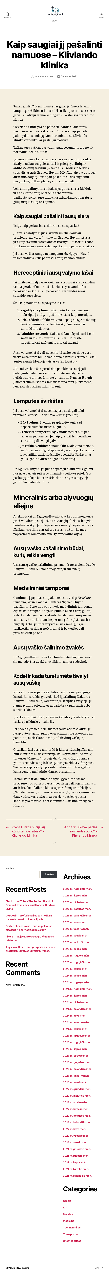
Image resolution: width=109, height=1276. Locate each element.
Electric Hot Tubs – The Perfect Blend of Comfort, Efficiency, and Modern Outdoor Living (30, 905)
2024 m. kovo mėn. (74, 1015)
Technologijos (71, 1227)
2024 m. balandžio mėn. (77, 1008)
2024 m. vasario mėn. (76, 1022)
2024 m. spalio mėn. (75, 975)
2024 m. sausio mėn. (75, 1028)
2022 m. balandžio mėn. (77, 1122)
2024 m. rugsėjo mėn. (76, 982)
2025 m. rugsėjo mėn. (76, 955)
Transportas (70, 1234)
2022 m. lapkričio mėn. (77, 1095)
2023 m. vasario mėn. (76, 1075)
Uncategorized (72, 1240)
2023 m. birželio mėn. (76, 1055)
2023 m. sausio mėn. (75, 1082)
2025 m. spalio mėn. (75, 948)
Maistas (68, 1214)
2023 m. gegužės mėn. (77, 1062)
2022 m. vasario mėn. (76, 1135)
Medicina (68, 1220)
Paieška (10, 868)
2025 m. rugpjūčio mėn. (77, 962)
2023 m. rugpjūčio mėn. (77, 1042)
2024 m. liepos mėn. (75, 995)
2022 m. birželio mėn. (76, 1109)
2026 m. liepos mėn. (75, 895)
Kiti (65, 1207)
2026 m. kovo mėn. (74, 922)
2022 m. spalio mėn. (75, 1102)
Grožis (67, 1200)
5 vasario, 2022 (69, 76)
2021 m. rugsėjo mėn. (76, 1155)
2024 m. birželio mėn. (76, 1002)
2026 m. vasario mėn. (76, 928)
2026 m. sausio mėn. (75, 935)
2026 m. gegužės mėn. (77, 908)
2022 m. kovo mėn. (74, 1129)
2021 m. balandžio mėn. (77, 1175)
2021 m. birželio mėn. (76, 1169)
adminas (48, 76)
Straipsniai (22, 1267)
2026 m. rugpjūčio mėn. (77, 888)
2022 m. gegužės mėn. (77, 1115)
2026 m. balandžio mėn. (77, 915)
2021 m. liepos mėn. (75, 1162)
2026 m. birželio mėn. (76, 902)
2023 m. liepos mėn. (75, 1048)
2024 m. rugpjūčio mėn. (77, 988)
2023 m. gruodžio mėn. (77, 1035)
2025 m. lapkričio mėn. (77, 942)
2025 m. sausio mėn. (75, 968)
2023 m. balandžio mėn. (77, 1068)
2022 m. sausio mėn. (75, 1142)
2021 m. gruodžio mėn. (77, 1149)
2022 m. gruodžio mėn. (77, 1089)
